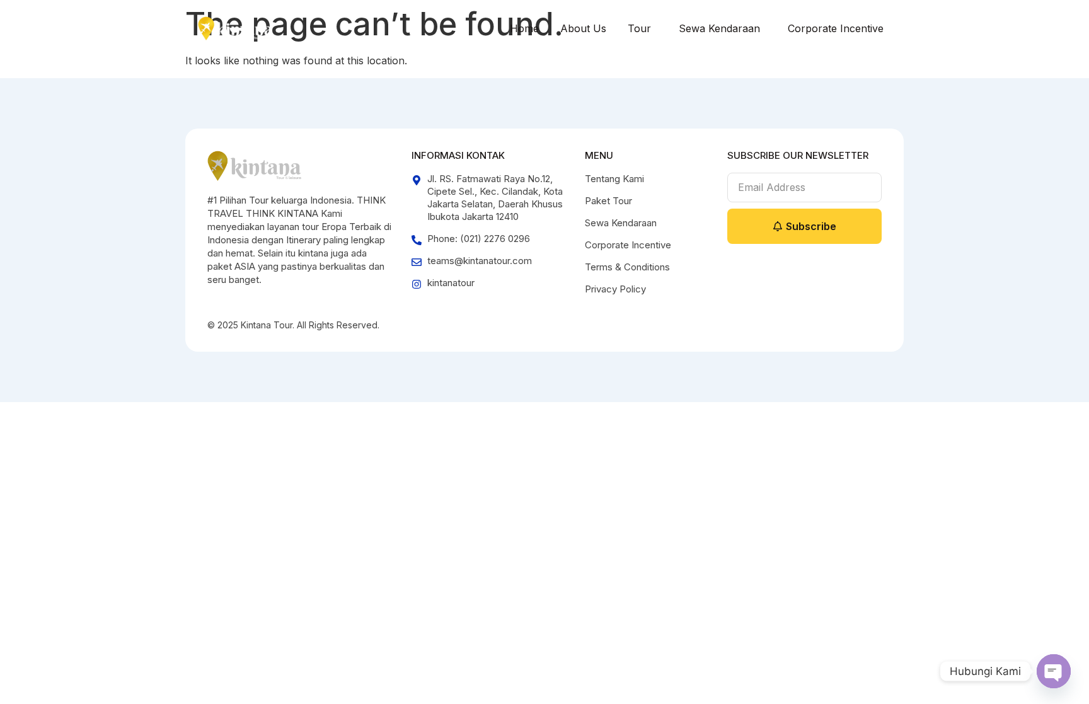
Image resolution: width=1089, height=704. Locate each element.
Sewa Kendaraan (719, 28)
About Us (583, 28)
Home (524, 28)
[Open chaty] (1054, 671)
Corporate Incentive (836, 28)
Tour (639, 28)
